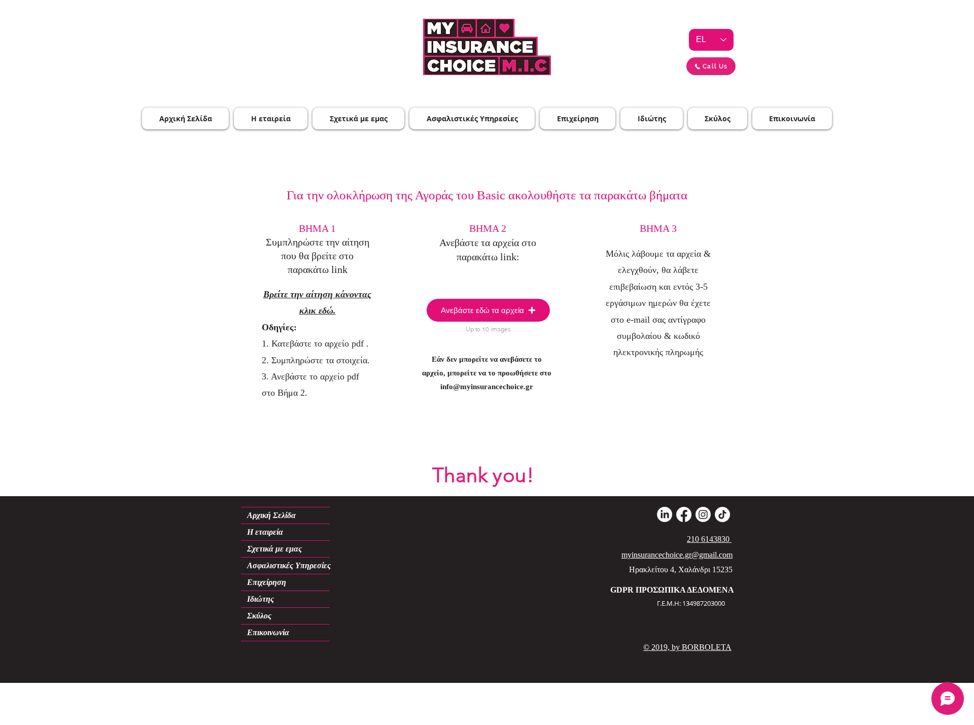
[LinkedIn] (664, 514)
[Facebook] (683, 514)
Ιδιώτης (260, 599)
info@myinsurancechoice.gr (486, 387)
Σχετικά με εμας (274, 548)
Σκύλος (259, 615)
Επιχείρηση (266, 582)
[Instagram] (703, 514)
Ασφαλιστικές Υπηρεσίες (288, 565)
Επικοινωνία (268, 632)
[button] (488, 310)
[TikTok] (722, 514)
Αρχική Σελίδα (271, 515)
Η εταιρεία (265, 532)
